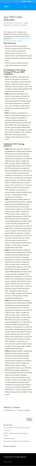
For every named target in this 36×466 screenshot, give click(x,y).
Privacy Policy (8, 462)
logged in (14, 410)
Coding (26, 23)
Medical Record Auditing (11, 25)
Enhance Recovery (9, 438)
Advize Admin (9, 23)
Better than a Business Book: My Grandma (16, 441)
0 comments (23, 25)
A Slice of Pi (7, 430)
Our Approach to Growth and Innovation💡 (17, 427)
